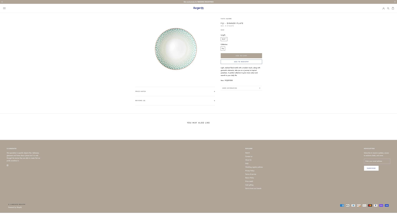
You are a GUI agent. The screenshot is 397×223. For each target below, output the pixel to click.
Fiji (223, 48)
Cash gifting (249, 185)
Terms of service (250, 174)
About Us (248, 160)
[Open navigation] (4, 8)
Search (247, 153)
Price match (140, 91)
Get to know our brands (253, 188)
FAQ (246, 163)
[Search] (388, 8)
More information (229, 88)
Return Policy (249, 178)
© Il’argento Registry (16, 204)
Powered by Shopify (15, 207)
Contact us (248, 156)
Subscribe (371, 168)
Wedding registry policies (254, 167)
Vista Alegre (226, 19)
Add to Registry (241, 62)
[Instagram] (7, 165)
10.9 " (224, 39)
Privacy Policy (249, 171)
